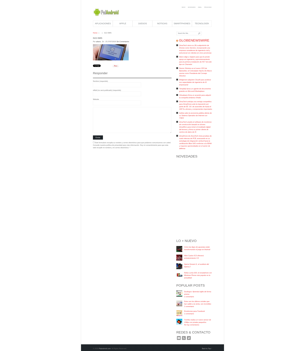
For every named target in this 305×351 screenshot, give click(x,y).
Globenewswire (194, 40)
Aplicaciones (103, 23)
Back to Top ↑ (207, 348)
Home (95, 33)
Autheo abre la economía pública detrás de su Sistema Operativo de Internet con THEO (195, 115)
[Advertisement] (194, 199)
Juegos (142, 23)
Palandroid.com (106, 12)
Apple (122, 23)
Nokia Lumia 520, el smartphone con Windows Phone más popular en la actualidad (198, 275)
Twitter (189, 338)
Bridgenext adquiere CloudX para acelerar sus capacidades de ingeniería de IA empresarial (195, 82)
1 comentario (189, 297)
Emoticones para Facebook (194, 311)
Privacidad (207, 7)
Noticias (162, 23)
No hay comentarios (191, 325)
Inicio (183, 7)
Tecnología (202, 23)
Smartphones (182, 23)
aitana (98, 41)
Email (200, 7)
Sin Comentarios (123, 41)
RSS (184, 338)
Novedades (192, 7)
